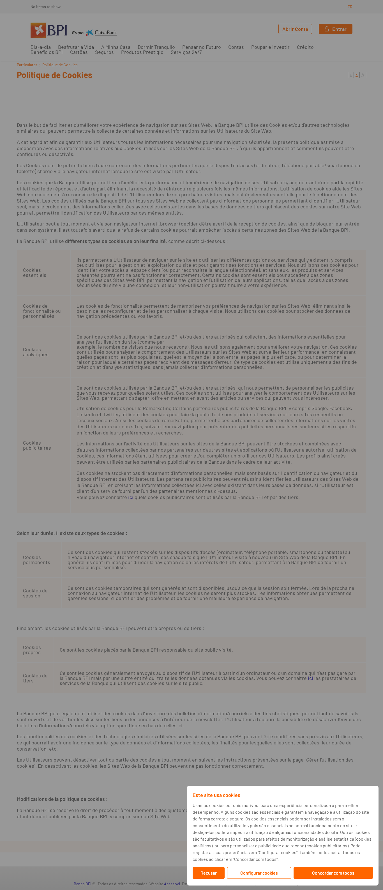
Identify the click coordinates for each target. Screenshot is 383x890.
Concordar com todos (333, 872)
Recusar (208, 872)
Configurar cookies (259, 872)
